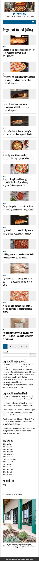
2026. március (8, 449)
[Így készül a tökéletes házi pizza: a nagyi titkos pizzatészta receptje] (19, 224)
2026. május (7, 444)
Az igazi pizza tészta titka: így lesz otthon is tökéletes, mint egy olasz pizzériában (18, 336)
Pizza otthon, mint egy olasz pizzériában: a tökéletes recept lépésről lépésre (16, 107)
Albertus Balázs (28, 399)
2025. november (8, 454)
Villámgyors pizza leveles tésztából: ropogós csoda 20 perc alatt (18, 256)
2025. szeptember (9, 459)
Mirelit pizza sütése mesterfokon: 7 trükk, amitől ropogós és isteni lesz (18, 156)
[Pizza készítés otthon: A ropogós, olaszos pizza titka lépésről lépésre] (19, 125)
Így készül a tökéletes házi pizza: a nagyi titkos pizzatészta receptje (18, 231)
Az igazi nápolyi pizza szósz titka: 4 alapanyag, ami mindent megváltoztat (19, 207)
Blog (4, 46)
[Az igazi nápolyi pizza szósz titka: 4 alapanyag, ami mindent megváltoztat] (19, 200)
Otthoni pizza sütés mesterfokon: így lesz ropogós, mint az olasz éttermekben (18, 53)
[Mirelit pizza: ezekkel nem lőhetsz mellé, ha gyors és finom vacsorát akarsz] (19, 299)
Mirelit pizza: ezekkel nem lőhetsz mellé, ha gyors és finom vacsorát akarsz (17, 308)
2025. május (7, 464)
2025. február (8, 472)
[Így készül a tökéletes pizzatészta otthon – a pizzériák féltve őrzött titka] (19, 272)
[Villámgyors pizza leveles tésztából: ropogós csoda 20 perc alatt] (19, 248)
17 (21, 346)
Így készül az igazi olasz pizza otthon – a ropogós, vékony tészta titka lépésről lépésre (19, 80)
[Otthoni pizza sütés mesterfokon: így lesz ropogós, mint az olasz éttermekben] (19, 43)
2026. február (8, 452)
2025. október (8, 457)
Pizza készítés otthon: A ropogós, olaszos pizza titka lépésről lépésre (18, 132)
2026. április (7, 446)
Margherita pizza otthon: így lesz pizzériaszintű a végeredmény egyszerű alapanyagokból (17, 182)
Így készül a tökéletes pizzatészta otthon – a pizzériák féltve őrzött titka (17, 281)
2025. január (7, 474)
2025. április (7, 467)
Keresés (5, 352)
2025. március (8, 469)
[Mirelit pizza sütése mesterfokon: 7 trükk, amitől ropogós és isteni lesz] (19, 149)
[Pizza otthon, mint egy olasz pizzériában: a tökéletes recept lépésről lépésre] (19, 98)
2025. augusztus (8, 462)
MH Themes (30, 559)
